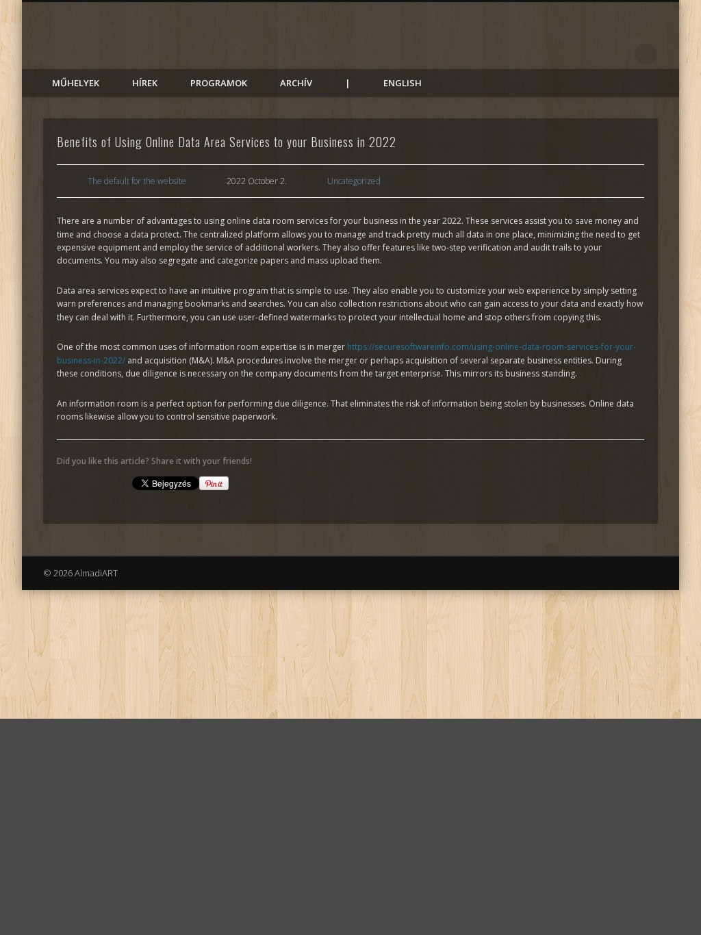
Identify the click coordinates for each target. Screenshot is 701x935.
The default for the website (137, 181)
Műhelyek (75, 83)
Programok (218, 83)
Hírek (144, 83)
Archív (296, 83)
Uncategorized (354, 181)
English (402, 83)
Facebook (617, 54)
